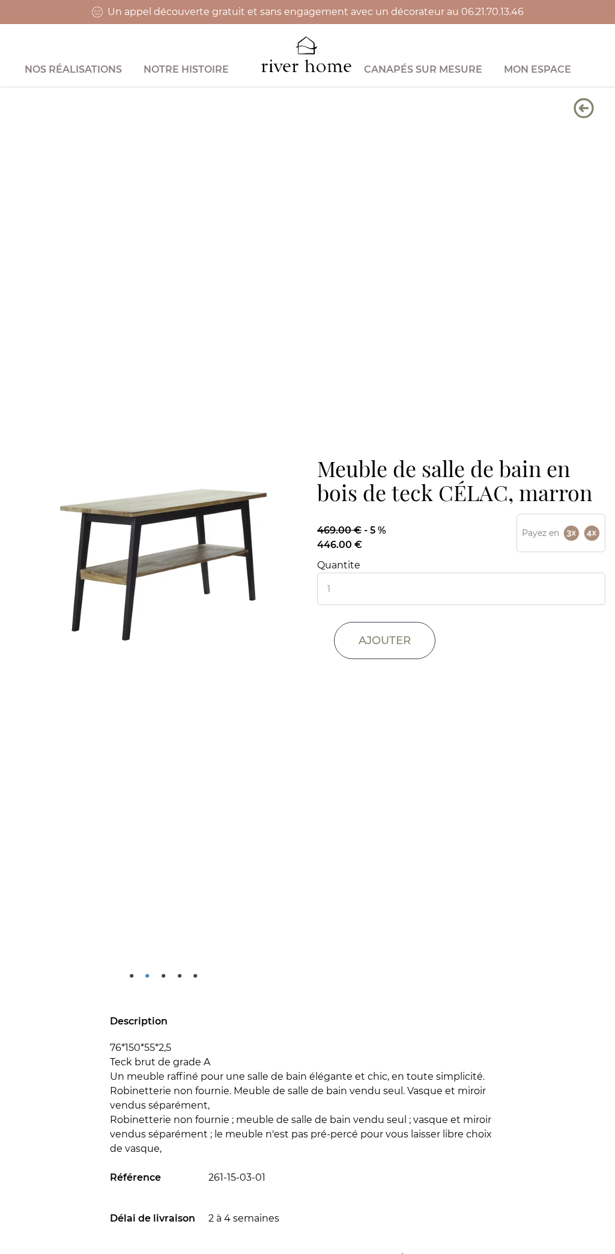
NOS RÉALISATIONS (73, 69)
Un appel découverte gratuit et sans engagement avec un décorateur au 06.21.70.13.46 (316, 11)
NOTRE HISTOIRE (186, 69)
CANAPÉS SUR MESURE (423, 69)
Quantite (338, 565)
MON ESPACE (537, 69)
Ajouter (385, 640)
